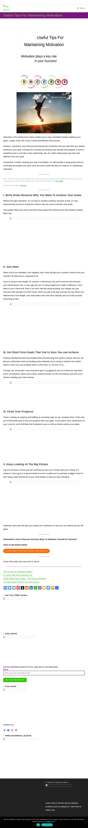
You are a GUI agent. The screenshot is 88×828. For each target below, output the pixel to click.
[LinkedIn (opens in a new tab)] (49, 2)
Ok (38, 825)
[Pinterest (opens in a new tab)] (44, 2)
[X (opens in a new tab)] (39, 2)
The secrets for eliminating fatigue (18, 572)
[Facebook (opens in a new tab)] (42, 2)
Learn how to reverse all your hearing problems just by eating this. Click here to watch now (63, 806)
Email (5, 670)
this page (59, 181)
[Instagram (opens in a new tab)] (47, 2)
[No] (85, 822)
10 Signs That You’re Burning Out (17, 575)
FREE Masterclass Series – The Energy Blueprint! (25, 579)
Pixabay (23, 185)
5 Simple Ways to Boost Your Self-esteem (21, 582)
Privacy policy (47, 825)
